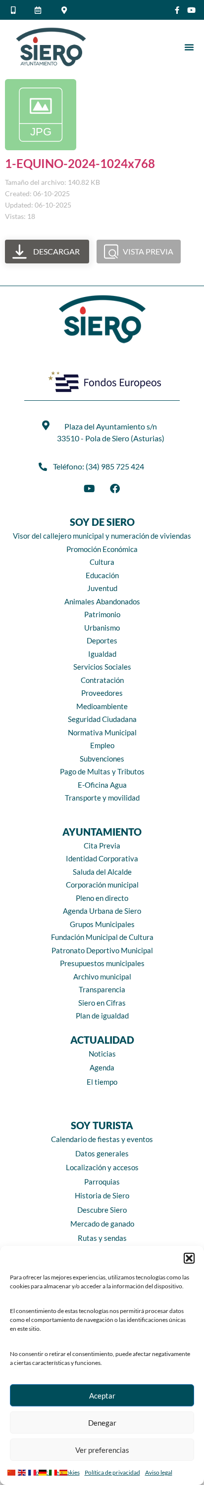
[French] (33, 1471)
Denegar (102, 1422)
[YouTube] (89, 489)
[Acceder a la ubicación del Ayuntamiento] (65, 10)
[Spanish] (64, 1471)
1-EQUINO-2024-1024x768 (80, 163)
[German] (44, 1471)
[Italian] (54, 1471)
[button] (189, 1258)
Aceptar (102, 1395)
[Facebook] (115, 489)
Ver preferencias (102, 1449)
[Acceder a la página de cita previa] (40, 10)
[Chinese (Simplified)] (12, 1471)
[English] (23, 1471)
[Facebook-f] (177, 10)
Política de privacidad (112, 1472)
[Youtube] (191, 10)
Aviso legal (158, 1472)
